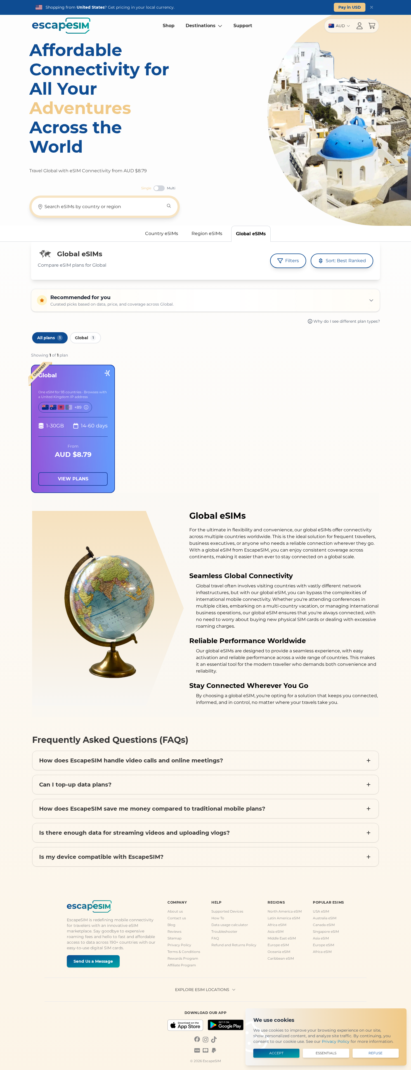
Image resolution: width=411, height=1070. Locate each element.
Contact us (176, 918)
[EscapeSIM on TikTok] (214, 1039)
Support (242, 25)
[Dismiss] (371, 7)
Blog (171, 925)
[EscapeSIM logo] (61, 26)
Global (84, 337)
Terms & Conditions (183, 952)
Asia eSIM (276, 931)
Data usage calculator (229, 925)
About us (175, 911)
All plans (49, 337)
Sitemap (174, 938)
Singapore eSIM (326, 931)
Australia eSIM (324, 918)
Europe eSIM (278, 945)
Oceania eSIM (279, 952)
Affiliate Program (181, 965)
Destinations (201, 25)
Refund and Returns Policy (233, 945)
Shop (168, 25)
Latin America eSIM (284, 918)
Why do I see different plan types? (346, 321)
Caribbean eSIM (281, 958)
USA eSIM (321, 911)
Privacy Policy (179, 945)
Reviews (174, 931)
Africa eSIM (277, 925)
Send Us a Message (93, 961)
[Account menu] (359, 25)
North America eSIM (285, 911)
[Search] (169, 206)
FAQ (215, 938)
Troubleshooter (224, 931)
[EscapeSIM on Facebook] (197, 1039)
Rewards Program (182, 958)
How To (217, 918)
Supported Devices (227, 911)
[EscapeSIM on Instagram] (205, 1039)
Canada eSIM (324, 925)
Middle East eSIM (282, 938)
